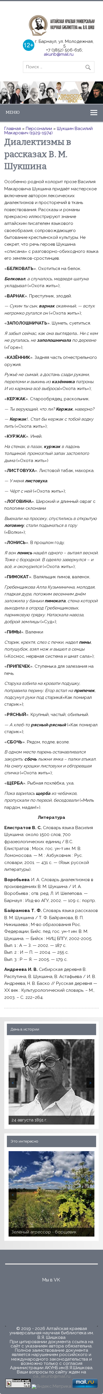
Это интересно (24, 1141)
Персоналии (39, 128)
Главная (12, 128)
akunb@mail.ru (59, 54)
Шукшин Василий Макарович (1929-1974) (48, 130)
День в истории (25, 1029)
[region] (51, 92)
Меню (13, 112)
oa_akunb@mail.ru (51, 1376)
